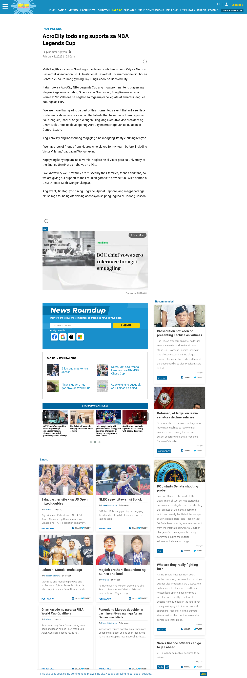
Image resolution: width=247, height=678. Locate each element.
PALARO (117, 10)
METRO (73, 10)
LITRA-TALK (187, 10)
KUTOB (201, 10)
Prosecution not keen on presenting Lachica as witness (179, 333)
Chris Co (48, 509)
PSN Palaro (53, 29)
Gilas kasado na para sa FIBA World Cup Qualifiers (63, 611)
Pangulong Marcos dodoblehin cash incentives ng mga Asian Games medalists (121, 613)
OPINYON (104, 10)
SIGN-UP (126, 325)
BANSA (62, 10)
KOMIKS (213, 10)
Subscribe (237, 5)
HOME (51, 10)
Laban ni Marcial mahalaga (62, 570)
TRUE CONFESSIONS (151, 10)
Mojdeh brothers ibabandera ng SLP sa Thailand (122, 572)
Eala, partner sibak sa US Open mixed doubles (65, 501)
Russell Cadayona (109, 505)
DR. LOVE (172, 10)
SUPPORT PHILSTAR (232, 10)
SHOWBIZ (130, 10)
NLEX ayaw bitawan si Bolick (120, 499)
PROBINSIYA (88, 10)
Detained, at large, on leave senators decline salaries (177, 415)
